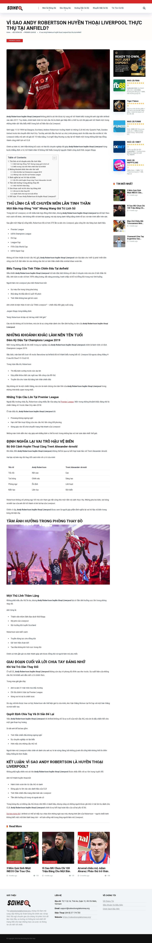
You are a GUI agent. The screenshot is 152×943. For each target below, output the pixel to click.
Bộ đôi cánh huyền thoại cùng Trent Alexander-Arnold (32, 180)
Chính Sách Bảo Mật (111, 909)
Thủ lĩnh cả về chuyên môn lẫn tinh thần (25, 161)
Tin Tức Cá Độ (118, 8)
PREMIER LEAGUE (30, 32)
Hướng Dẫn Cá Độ (81, 8)
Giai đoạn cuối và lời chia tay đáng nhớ (25, 188)
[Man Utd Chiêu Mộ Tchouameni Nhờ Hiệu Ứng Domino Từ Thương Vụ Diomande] (119, 231)
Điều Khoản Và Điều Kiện (113, 905)
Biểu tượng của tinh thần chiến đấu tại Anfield (29, 166)
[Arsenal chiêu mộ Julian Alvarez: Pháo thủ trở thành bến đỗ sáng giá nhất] (94, 848)
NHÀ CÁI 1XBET (134, 142)
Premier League (67, 402)
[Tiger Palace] (119, 111)
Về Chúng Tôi (108, 901)
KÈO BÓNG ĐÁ (17, 32)
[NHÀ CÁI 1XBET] (119, 152)
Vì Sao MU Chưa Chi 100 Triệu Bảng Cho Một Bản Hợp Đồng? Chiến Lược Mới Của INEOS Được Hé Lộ (57, 873)
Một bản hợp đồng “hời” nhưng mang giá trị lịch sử (31, 164)
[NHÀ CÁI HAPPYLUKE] (119, 170)
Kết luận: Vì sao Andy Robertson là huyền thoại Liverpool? (33, 197)
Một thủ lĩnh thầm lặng (21, 186)
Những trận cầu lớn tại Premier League (27, 175)
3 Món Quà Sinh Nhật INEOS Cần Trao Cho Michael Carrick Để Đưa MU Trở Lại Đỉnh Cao (22, 873)
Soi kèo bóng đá (13, 814)
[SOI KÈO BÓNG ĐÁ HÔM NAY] (15, 7)
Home (8, 32)
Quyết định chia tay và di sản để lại (25, 194)
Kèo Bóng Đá (65, 8)
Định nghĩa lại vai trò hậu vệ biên (23, 177)
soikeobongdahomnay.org (20, 911)
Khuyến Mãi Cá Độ (100, 8)
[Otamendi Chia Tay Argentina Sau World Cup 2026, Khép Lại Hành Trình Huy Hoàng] (119, 246)
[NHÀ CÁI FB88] (119, 91)
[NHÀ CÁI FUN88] (119, 131)
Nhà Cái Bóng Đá (49, 8)
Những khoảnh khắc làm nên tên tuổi (24, 169)
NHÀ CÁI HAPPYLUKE (132, 161)
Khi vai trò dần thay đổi (21, 191)
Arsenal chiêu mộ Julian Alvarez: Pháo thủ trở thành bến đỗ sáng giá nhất (94, 871)
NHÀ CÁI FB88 (133, 80)
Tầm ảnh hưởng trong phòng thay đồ (24, 183)
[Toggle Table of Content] (53, 158)
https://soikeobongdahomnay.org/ (77, 917)
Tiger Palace (132, 101)
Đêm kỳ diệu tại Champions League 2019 (27, 172)
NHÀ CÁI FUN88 (134, 121)
